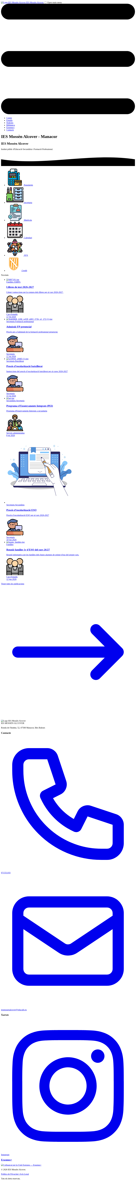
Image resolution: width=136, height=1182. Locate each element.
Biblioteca (10, 125)
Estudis (9, 120)
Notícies (9, 123)
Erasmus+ (10, 127)
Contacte (10, 130)
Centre (9, 118)
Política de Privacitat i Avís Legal (15, 1174)
